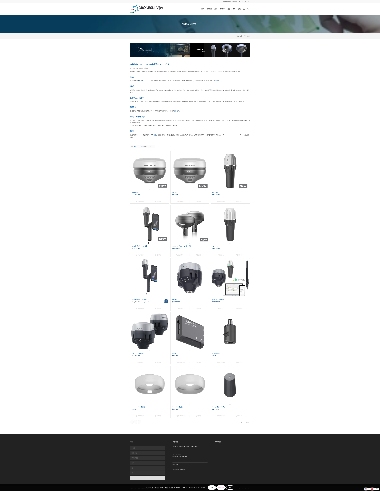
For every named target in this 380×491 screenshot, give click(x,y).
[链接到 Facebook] (245, 1)
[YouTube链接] (248, 1)
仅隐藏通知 (221, 487)
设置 (230, 487)
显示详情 (158, 201)
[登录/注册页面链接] (244, 9)
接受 (212, 487)
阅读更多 (181, 308)
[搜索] (248, 9)
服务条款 (175, 469)
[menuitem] (202, 9)
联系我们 (176, 111)
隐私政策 (182, 469)
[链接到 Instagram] (242, 1)
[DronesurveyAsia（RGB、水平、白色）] (147, 9)
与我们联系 (216, 81)
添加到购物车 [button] (140, 201)
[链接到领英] (239, 1)
